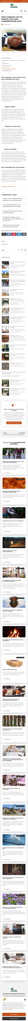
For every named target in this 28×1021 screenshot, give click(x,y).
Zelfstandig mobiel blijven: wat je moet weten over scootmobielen (13, 462)
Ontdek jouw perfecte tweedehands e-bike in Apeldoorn (13, 878)
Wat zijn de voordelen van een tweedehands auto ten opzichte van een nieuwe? (14, 218)
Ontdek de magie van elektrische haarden (12, 937)
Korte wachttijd (5, 67)
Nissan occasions (7, 178)
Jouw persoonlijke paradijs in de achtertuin (11, 789)
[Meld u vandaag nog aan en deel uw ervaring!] (14, 404)
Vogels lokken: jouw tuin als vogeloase (13, 520)
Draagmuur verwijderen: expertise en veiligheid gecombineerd (13, 818)
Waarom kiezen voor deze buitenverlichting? (10, 551)
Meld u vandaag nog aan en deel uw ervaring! (14, 410)
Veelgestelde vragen (6, 70)
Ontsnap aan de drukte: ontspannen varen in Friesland (13, 610)
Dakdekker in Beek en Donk (16, 363)
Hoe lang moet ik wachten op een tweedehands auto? (14, 211)
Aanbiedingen (6, 24)
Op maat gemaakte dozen (10, 669)
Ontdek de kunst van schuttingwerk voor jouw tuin (13, 729)
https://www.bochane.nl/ (8, 186)
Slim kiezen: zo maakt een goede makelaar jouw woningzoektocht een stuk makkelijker (13, 759)
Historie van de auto (7, 65)
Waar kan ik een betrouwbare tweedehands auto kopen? (14, 226)
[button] (25, 999)
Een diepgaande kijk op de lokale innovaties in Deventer (12, 581)
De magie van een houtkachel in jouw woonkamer (13, 640)
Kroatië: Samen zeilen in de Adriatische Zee (13, 848)
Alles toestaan (14, 1014)
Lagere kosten (5, 63)
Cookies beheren (14, 1018)
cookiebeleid (9, 1009)
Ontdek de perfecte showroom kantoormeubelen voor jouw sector (12, 967)
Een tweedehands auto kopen (9, 68)
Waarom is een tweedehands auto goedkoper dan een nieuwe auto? (14, 199)
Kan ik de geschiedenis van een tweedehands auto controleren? (14, 205)
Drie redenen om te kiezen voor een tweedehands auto (13, 61)
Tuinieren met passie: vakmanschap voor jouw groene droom (12, 908)
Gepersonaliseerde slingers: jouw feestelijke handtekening (12, 491)
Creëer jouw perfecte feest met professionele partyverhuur (11, 700)
